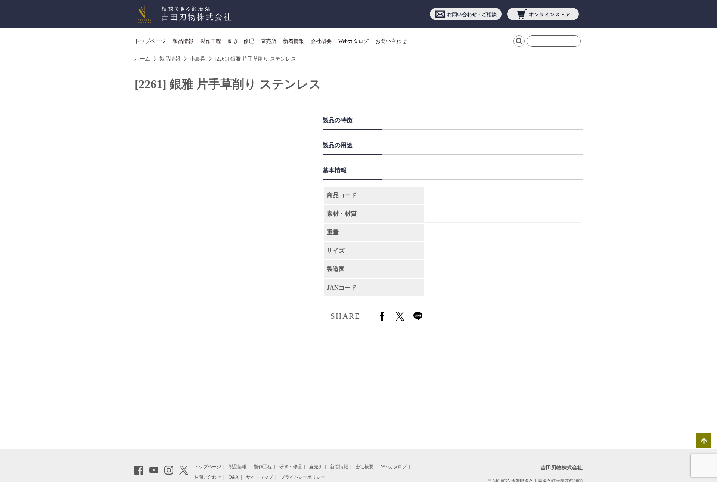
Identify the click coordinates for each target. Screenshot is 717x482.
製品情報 (183, 41)
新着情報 (293, 41)
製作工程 (210, 41)
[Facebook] (382, 316)
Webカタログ (353, 41)
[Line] (418, 316)
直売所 (268, 41)
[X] (400, 316)
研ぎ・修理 (241, 41)
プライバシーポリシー (302, 477)
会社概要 (321, 41)
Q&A (234, 477)
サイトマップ (259, 477)
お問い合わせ (391, 41)
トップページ (150, 41)
